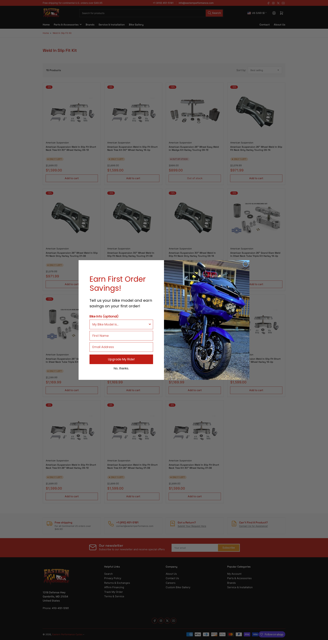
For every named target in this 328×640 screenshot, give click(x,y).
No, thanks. (121, 368)
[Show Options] (150, 324)
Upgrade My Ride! (121, 359)
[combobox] (120, 324)
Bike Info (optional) (104, 316)
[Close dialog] (245, 264)
